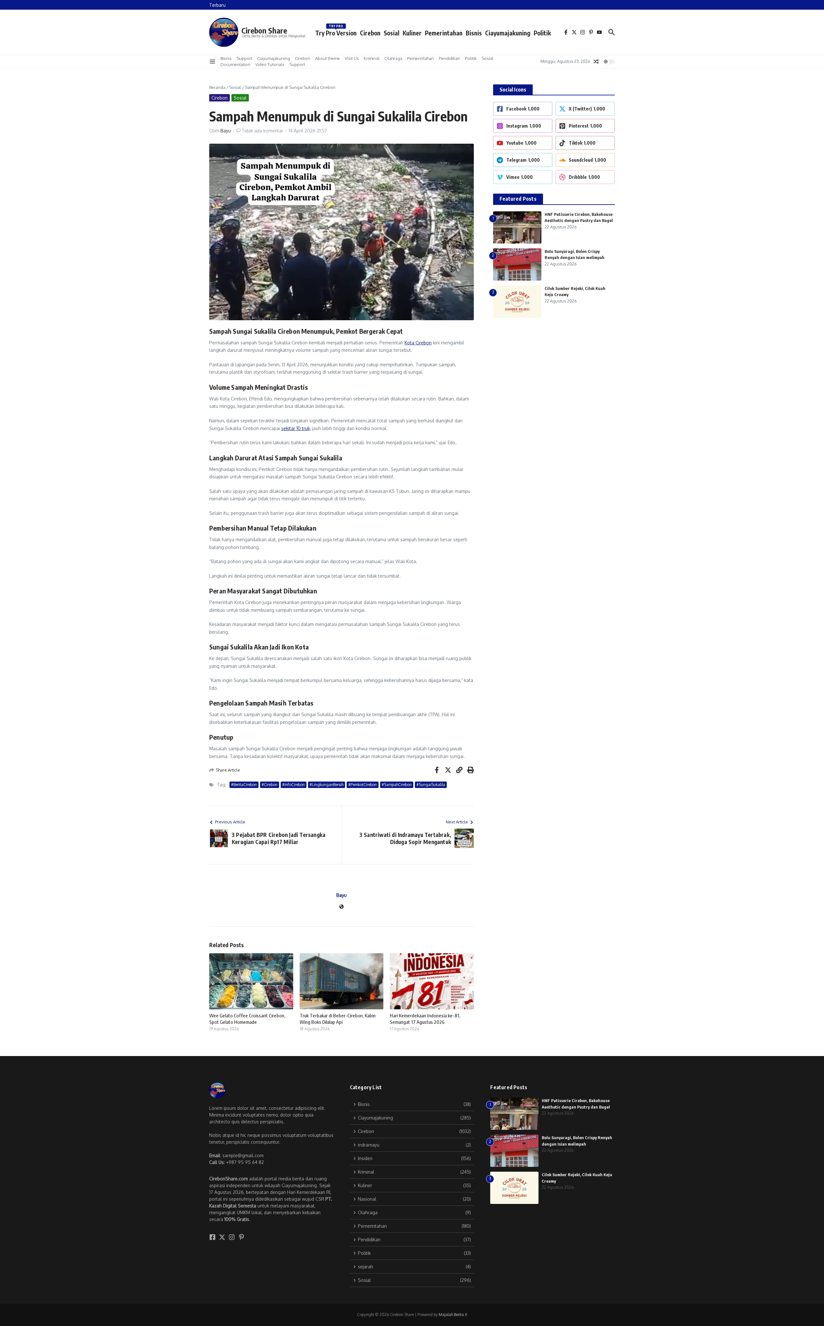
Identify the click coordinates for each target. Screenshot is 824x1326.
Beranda (217, 87)
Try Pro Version (336, 32)
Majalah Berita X (453, 1314)
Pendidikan (449, 58)
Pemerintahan (444, 33)
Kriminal (371, 58)
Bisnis (474, 33)
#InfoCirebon (293, 784)
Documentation (235, 64)
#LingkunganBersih (326, 784)
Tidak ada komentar (262, 130)
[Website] (341, 907)
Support (244, 58)
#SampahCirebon (397, 784)
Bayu (225, 130)
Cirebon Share (264, 30)
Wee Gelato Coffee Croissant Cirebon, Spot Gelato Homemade (247, 1019)
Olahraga (393, 58)
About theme (327, 58)
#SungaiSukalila (431, 784)
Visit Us (352, 58)
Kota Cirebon (418, 342)
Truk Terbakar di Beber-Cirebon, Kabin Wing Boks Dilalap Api (338, 1019)
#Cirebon (269, 784)
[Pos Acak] (596, 61)
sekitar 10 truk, (296, 428)
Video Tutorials (270, 64)
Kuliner (412, 33)
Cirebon (370, 33)
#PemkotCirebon (362, 784)
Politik (542, 33)
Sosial (391, 33)
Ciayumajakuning (507, 33)
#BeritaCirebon (244, 784)
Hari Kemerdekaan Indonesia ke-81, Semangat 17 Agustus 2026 (425, 1019)
